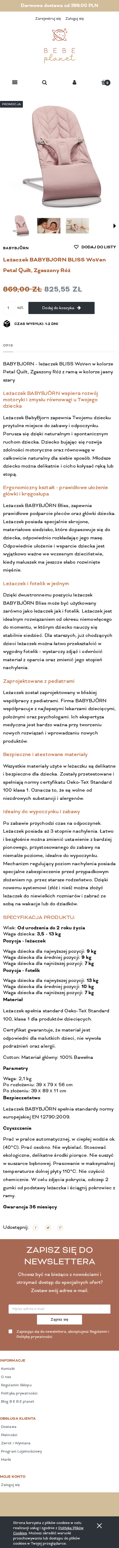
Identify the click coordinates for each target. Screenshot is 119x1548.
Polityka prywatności (19, 1393)
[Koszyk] (104, 82)
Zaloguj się (10, 1485)
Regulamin (98, 1331)
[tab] (8, 345)
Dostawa (8, 1427)
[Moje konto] (74, 83)
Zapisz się (60, 1319)
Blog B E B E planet (17, 1401)
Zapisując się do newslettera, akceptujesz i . (62, 1334)
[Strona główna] (59, 46)
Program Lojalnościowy (21, 1451)
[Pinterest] (60, 1227)
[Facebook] (35, 1227)
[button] (14, 83)
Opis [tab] (8, 345)
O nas (5, 1377)
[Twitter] (48, 1227)
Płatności (8, 1435)
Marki (5, 1459)
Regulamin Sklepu (16, 1385)
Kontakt (7, 1369)
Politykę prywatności (34, 1337)
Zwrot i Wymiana (15, 1443)
